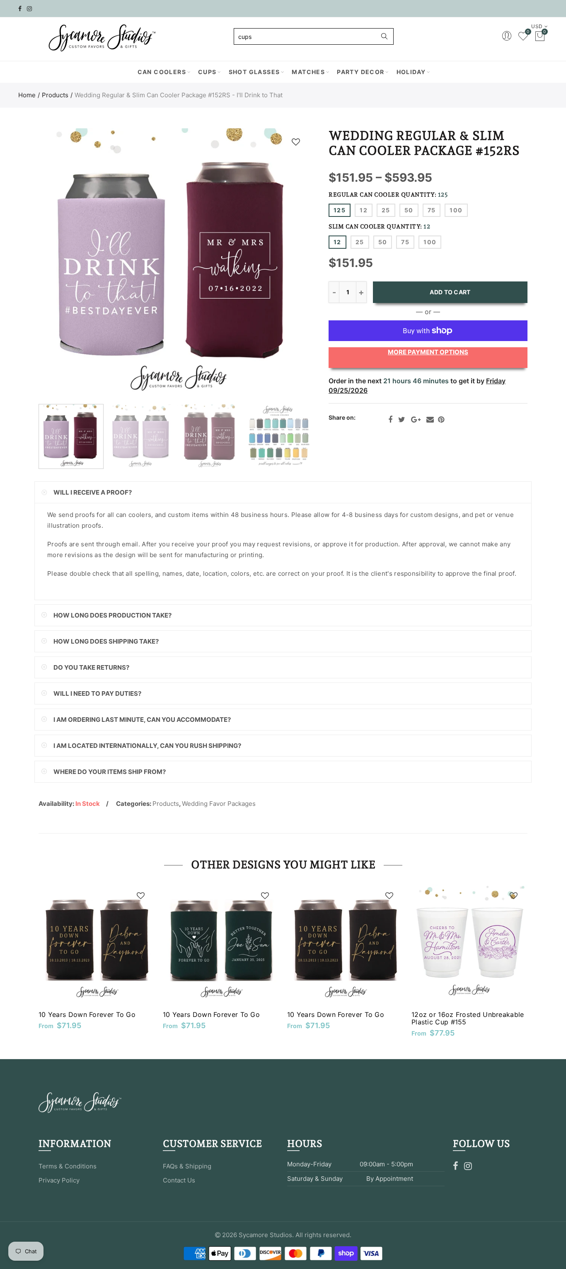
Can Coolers (162, 71)
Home (27, 95)
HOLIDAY (411, 71)
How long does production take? (112, 615)
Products (55, 95)
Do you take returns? (91, 667)
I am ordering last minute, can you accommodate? (142, 719)
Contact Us (179, 1180)
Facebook (390, 419)
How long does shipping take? (106, 641)
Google (416, 419)
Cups (207, 71)
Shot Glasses (254, 71)
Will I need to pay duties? (97, 693)
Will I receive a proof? (92, 492)
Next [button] (288, 264)
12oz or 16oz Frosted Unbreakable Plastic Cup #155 (467, 1018)
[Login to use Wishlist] (295, 141)
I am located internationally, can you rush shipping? (147, 746)
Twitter (401, 419)
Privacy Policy (59, 1180)
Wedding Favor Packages (219, 804)
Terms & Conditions (68, 1166)
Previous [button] (61, 264)
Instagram (468, 1165)
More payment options (428, 352)
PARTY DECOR (360, 71)
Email (430, 419)
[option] (174, 264)
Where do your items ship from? (109, 772)
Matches (308, 71)
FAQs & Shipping (187, 1166)
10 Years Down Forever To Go (87, 1014)
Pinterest (441, 419)
